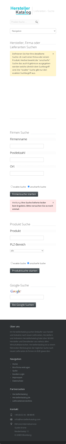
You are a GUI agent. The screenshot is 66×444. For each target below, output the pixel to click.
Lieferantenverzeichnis (22, 401)
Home (15, 364)
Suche (14, 370)
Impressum (17, 377)
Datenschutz (17, 381)
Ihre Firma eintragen (21, 367)
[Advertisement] (33, 97)
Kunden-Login (18, 374)
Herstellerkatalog (19, 394)
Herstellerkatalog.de (21, 397)
